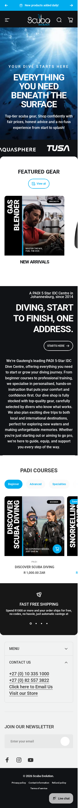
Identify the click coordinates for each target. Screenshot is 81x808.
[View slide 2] (36, 623)
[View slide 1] (31, 623)
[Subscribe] (65, 741)
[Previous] (6, 5)
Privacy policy (19, 782)
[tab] (13, 484)
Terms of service (38, 788)
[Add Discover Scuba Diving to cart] (57, 548)
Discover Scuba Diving (34, 567)
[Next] (71, 5)
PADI (34, 562)
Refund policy (59, 782)
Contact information (39, 782)
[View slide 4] (47, 623)
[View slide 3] (41, 623)
